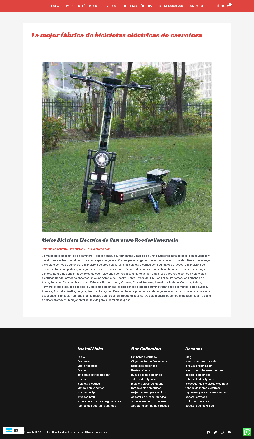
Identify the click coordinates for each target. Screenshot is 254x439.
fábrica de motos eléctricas (203, 388)
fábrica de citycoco (143, 379)
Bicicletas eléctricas (137, 6)
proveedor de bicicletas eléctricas (207, 383)
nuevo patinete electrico (146, 374)
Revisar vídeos (140, 370)
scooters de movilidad (199, 405)
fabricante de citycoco (199, 379)
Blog (188, 357)
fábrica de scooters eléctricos (96, 405)
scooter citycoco (196, 397)
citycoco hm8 (86, 397)
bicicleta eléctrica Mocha (147, 383)
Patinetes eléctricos (81, 6)
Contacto (195, 6)
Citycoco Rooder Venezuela (149, 361)
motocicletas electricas (146, 388)
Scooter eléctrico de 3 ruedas (150, 405)
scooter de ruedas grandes (148, 397)
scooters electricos (197, 374)
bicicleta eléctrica (88, 383)
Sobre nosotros (171, 6)
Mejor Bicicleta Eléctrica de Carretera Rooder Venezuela (110, 240)
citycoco (82, 379)
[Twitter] (215, 432)
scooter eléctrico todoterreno (150, 401)
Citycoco (109, 6)
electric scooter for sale (200, 361)
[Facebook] (208, 432)
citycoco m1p (86, 392)
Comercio (83, 361)
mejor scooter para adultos (148, 392)
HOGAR (82, 357)
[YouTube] (229, 432)
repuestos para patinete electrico (206, 392)
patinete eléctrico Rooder (93, 374)
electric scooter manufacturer (204, 370)
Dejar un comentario (55, 249)
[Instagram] (222, 432)
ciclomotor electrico (198, 401)
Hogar (55, 6)
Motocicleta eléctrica (90, 388)
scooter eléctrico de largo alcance (99, 401)
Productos (76, 249)
